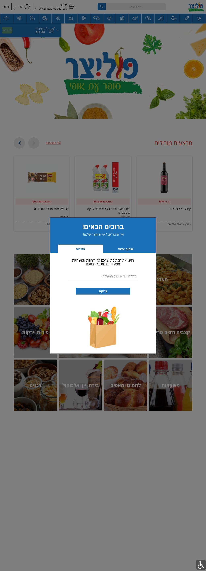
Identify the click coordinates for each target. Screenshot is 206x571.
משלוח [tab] (80, 249)
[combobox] (103, 276)
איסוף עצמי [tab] (119, 250)
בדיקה (103, 291)
